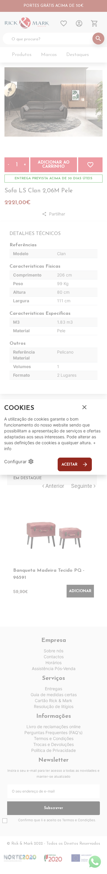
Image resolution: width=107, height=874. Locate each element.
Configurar (19, 461)
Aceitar (75, 464)
